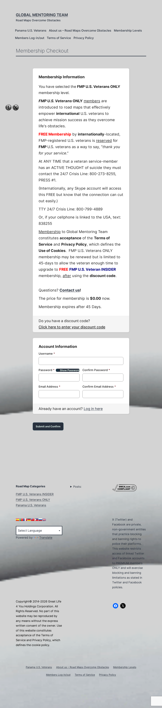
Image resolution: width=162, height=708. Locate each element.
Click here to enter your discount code (72, 327)
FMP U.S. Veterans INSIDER (35, 494)
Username (47, 353)
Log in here (93, 409)
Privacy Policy (84, 38)
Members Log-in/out (29, 38)
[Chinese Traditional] (32, 519)
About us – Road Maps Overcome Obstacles (80, 30)
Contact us (69, 290)
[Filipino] (36, 519)
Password (46, 370)
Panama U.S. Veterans (30, 30)
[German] (29, 519)
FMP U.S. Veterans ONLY (33, 499)
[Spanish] (17, 519)
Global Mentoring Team (42, 14)
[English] (44, 519)
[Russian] (40, 519)
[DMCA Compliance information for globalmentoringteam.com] (124, 487)
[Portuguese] (21, 519)
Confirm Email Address (99, 386)
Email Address (49, 386)
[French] (25, 519)
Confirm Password (96, 370)
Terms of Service (59, 38)
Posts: (77, 486)
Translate (45, 537)
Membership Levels (128, 30)
